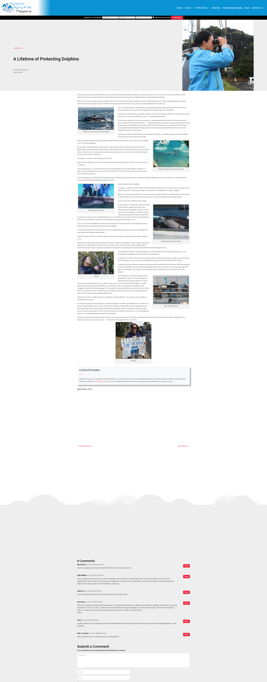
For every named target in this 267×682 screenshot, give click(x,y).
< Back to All (18, 48)
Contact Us (256, 8)
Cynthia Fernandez (89, 370)
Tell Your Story (201, 8)
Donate (180, 8)
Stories (188, 8)
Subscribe (216, 8)
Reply (186, 566)
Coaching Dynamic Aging (232, 8)
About (246, 8)
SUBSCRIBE (177, 17)
